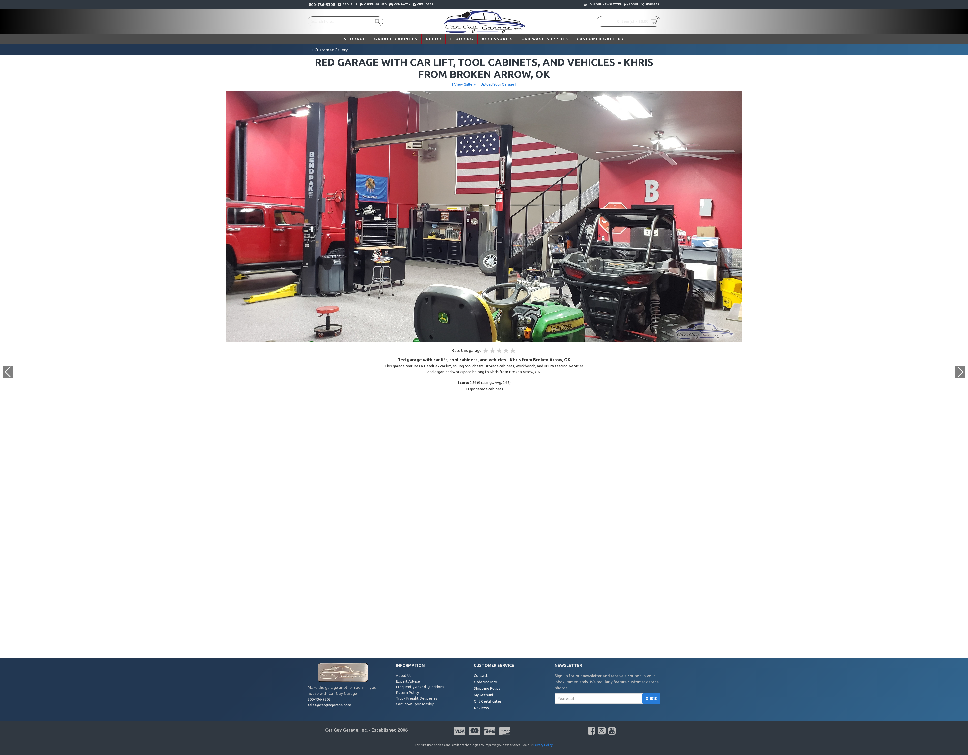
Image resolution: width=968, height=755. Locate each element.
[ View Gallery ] (465, 84)
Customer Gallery (331, 49)
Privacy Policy (543, 745)
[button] (960, 372)
